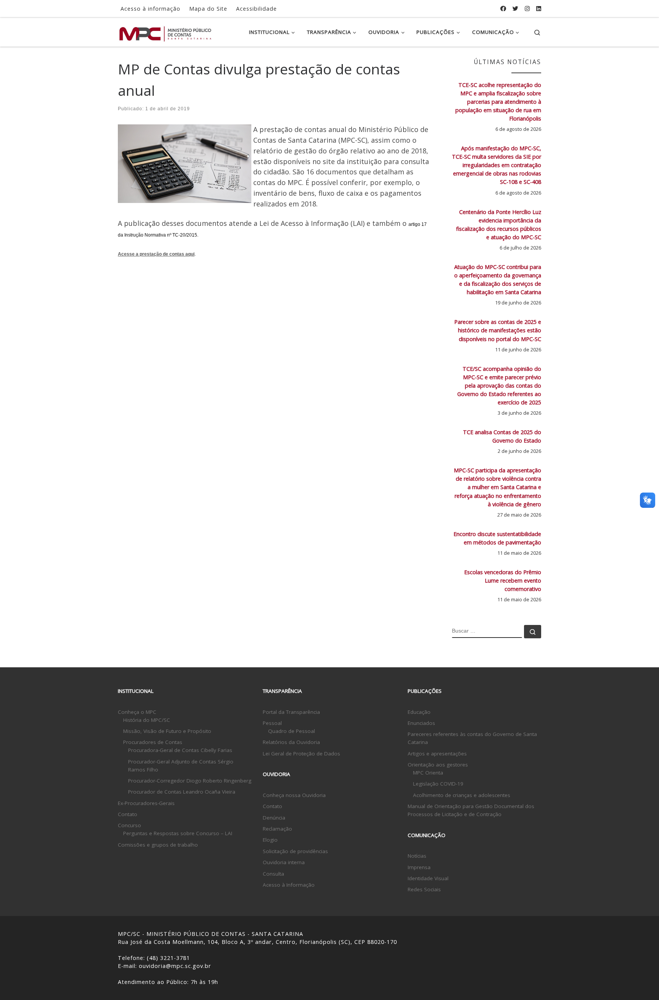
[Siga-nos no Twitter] (515, 8)
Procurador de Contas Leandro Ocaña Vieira (181, 791)
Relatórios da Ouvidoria (291, 742)
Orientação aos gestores (438, 764)
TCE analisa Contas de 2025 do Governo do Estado (502, 436)
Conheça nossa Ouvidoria (294, 795)
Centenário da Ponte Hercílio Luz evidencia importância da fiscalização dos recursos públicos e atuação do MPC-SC (498, 224)
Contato (127, 814)
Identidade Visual (428, 878)
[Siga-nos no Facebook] (503, 8)
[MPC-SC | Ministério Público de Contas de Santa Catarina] (165, 32)
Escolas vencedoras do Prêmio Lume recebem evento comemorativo (502, 580)
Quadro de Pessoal (291, 731)
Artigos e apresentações (437, 753)
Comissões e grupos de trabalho (158, 844)
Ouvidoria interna (284, 862)
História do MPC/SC (146, 720)
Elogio (270, 839)
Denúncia (274, 817)
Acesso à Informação (289, 884)
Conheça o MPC (137, 712)
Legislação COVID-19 (438, 783)
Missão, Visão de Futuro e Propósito (167, 731)
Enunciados (421, 723)
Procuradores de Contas (152, 742)
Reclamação (277, 828)
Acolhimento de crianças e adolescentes (461, 795)
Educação (419, 712)
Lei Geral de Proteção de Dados (301, 753)
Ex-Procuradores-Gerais (146, 803)
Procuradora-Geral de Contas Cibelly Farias (180, 750)
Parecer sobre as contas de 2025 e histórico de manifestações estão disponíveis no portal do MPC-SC (497, 330)
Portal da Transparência (291, 712)
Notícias (417, 855)
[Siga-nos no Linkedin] (538, 8)
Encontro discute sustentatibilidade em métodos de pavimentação (497, 538)
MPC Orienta (428, 772)
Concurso (129, 825)
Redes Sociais (424, 889)
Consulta (273, 873)
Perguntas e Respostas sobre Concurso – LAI (177, 833)
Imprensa (419, 867)
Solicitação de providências (295, 851)
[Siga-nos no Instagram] (527, 8)
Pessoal (272, 723)
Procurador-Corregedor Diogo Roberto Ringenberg (189, 780)
